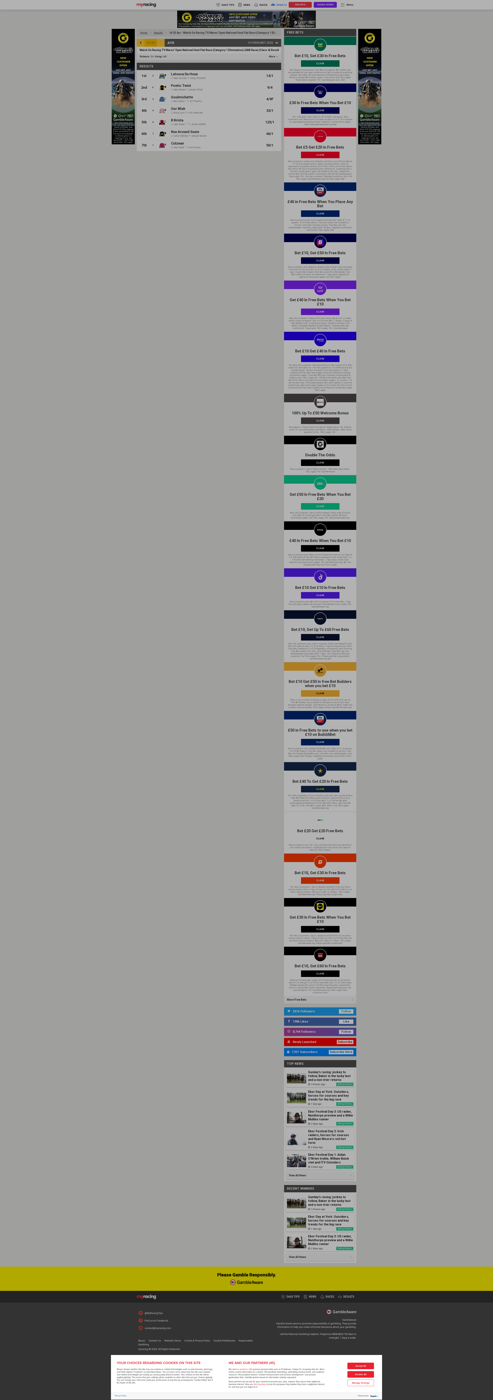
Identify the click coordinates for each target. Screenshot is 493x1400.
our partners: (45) (244, 1369)
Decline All (360, 1374)
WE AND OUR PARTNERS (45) (252, 1363)
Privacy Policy (120, 1396)
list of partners (260, 1384)
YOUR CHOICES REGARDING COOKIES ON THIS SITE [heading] (158, 1363)
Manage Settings (361, 1383)
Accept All (360, 1366)
